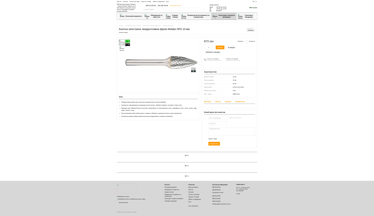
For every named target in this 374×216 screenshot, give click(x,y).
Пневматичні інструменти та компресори (198, 16)
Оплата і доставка (135, 1)
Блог (167, 1)
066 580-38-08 (163, 5)
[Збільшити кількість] (211, 47)
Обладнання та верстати (156, 16)
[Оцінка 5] (232, 139)
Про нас (119, 1)
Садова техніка (175, 16)
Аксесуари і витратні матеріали (227, 16)
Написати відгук (123, 32)
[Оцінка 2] (223, 139)
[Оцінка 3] (226, 139)
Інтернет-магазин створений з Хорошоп (126, 212)
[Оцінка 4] (229, 139)
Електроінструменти (134, 16)
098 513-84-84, (151, 5)
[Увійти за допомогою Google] (246, 118)
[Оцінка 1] (220, 139)
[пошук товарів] (201, 9)
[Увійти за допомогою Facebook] (243, 118)
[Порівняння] (236, 7)
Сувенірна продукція (249, 16)
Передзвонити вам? (175, 5)
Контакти (125, 1)
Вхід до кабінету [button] (193, 187)
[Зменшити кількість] (205, 47)
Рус (256, 1)
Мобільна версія (123, 202)
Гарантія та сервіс (146, 1)
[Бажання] (241, 7)
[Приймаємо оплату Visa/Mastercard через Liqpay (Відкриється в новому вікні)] (131, 199)
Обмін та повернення (159, 1)
